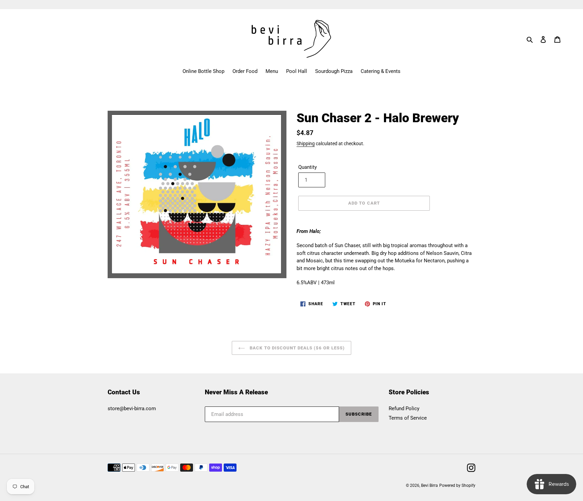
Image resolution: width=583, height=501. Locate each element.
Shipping (306, 143)
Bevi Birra (429, 485)
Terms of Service (408, 418)
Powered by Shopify (457, 485)
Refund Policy (404, 408)
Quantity (307, 167)
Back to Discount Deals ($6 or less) (296, 347)
